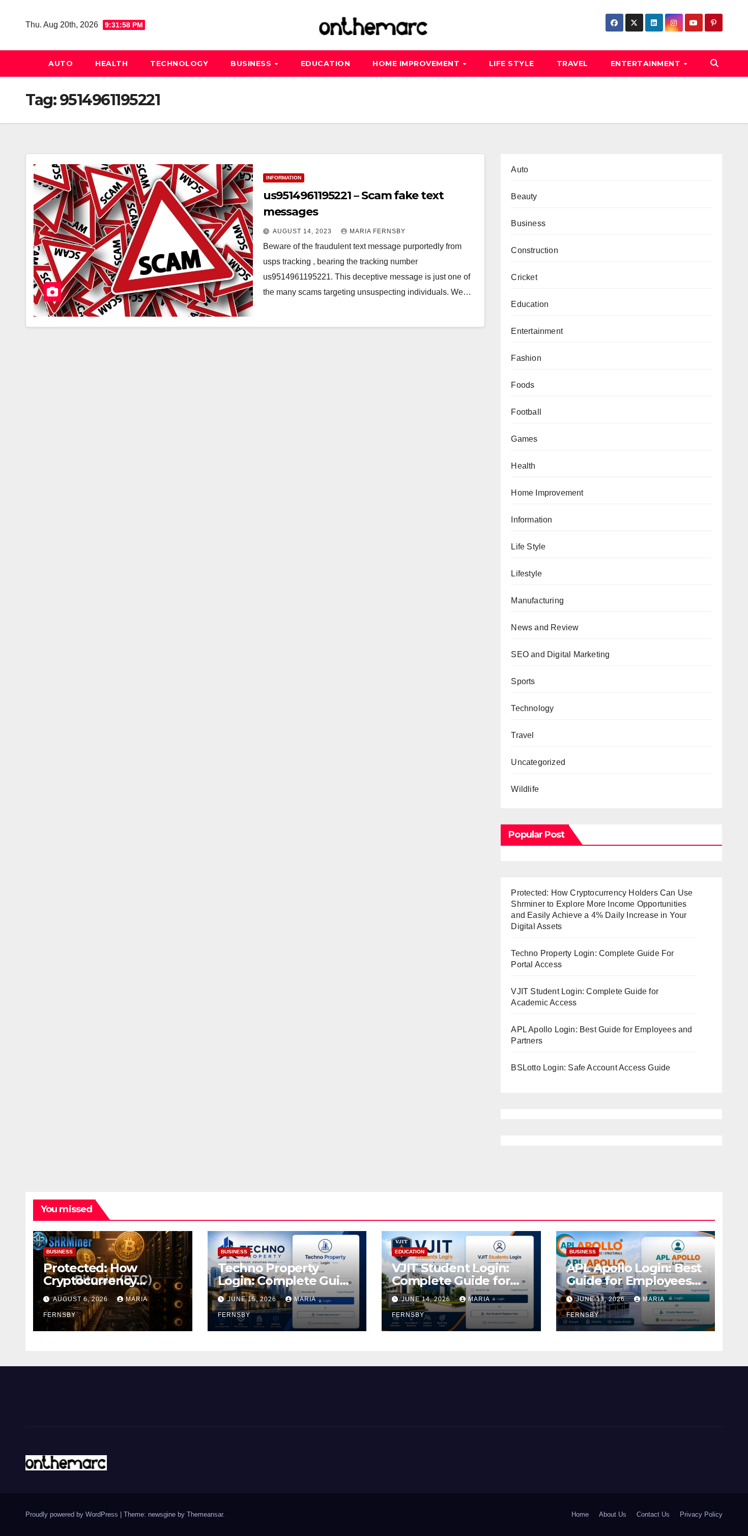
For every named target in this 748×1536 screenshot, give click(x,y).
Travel (572, 63)
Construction (534, 250)
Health (111, 63)
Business (252, 63)
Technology (179, 63)
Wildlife (525, 789)
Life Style (511, 63)
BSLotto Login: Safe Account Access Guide (590, 1067)
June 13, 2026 (601, 1299)
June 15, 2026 (252, 1299)
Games (524, 439)
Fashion (526, 358)
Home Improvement (417, 63)
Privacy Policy (701, 1514)
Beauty (524, 196)
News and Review (545, 627)
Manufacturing (537, 600)
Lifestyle (526, 573)
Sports (523, 681)
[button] (714, 63)
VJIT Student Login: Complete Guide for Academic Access (451, 1281)
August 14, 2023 (303, 231)
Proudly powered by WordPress (72, 1514)
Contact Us (653, 1514)
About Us (612, 1514)
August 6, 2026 (81, 1299)
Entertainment (647, 63)
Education (326, 63)
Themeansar (205, 1514)
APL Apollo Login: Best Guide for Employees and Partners (634, 1281)
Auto (60, 63)
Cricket (524, 277)
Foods (522, 385)
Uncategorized (538, 762)
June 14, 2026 (426, 1299)
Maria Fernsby (378, 231)
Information (283, 177)
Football (526, 412)
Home (580, 1514)
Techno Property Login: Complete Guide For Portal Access (286, 1281)
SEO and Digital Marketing (560, 654)
